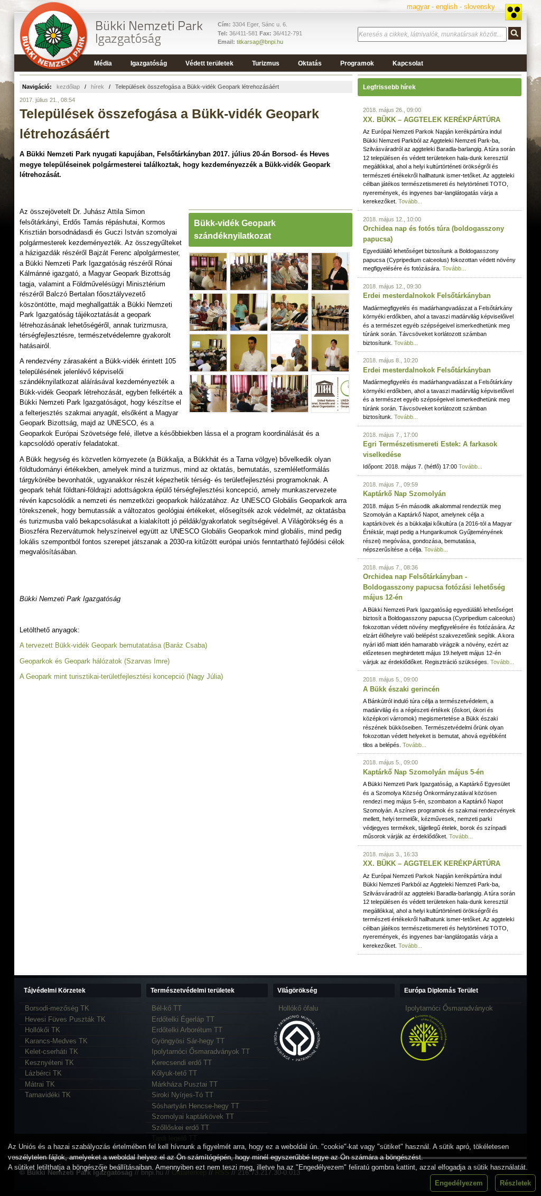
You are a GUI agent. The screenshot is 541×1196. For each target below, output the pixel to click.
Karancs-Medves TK (56, 1041)
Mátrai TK (40, 1084)
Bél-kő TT (167, 1008)
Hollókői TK (42, 1030)
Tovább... (410, 201)
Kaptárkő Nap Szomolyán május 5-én (423, 772)
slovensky (479, 7)
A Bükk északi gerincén (401, 689)
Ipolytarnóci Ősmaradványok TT (201, 1051)
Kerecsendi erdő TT (182, 1063)
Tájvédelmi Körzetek (55, 990)
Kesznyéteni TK (49, 1063)
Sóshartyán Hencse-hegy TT (195, 1106)
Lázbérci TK (43, 1073)
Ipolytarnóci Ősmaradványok (449, 1008)
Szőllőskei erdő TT (180, 1128)
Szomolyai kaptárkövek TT (193, 1116)
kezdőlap (68, 86)
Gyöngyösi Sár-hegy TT (188, 1041)
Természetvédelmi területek (193, 990)
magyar (418, 7)
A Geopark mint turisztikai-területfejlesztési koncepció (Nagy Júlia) (121, 676)
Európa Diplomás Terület (441, 990)
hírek (97, 86)
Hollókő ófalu (298, 1008)
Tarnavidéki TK (48, 1095)
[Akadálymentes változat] (513, 12)
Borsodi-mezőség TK (57, 1008)
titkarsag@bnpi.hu (260, 42)
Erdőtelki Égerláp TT (183, 1019)
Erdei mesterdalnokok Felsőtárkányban (427, 296)
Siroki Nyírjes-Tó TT (182, 1095)
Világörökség (297, 990)
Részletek (515, 1183)
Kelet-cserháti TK (51, 1051)
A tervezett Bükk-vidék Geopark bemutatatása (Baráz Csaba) (113, 645)
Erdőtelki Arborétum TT (187, 1030)
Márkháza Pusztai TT (185, 1084)
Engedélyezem (459, 1183)
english (447, 7)
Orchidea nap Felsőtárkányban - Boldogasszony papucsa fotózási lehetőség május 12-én (434, 587)
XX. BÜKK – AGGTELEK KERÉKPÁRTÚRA (431, 120)
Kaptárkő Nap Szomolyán (404, 494)
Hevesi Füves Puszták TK (65, 1019)
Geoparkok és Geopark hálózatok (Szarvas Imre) (95, 661)
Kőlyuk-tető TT (174, 1073)
